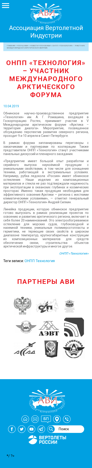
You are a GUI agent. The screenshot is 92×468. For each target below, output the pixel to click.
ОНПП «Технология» (74, 253)
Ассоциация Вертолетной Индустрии (46, 31)
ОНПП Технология (40, 261)
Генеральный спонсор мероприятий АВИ (46, 449)
